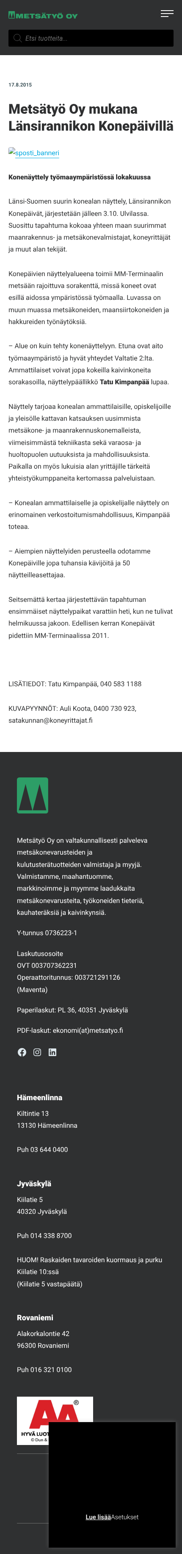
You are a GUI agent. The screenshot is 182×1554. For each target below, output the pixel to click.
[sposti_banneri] (33, 152)
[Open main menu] (167, 15)
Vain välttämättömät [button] (89, 1530)
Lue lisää (98, 1517)
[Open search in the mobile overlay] (91, 38)
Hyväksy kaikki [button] (145, 1530)
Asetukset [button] (124, 1517)
